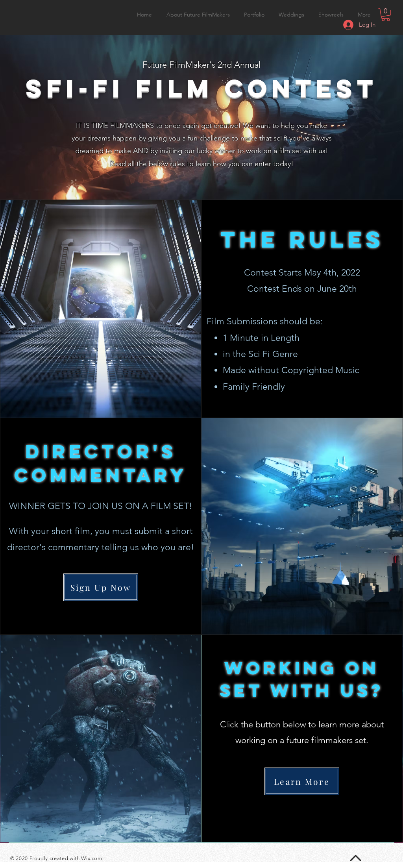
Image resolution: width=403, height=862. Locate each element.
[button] (386, 14)
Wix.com (91, 858)
